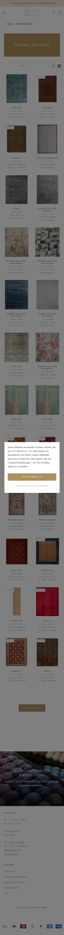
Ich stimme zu (32, 477)
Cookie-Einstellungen (32, 486)
